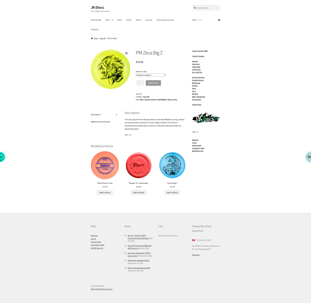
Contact (148, 20)
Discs (108, 20)
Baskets (195, 94)
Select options (104, 192)
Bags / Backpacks (198, 97)
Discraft (102, 38)
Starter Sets (196, 104)
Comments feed (198, 148)
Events (129, 20)
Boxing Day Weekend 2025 (138, 260)
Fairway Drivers (198, 80)
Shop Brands (96, 20)
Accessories (196, 99)
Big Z (142, 99)
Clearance (196, 64)
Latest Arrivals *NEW (200, 51)
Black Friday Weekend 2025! (139, 268)
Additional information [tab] (100, 121)
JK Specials (196, 69)
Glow (194, 88)
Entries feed (196, 145)
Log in (194, 143)
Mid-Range (196, 83)
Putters (195, 86)
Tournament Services (165, 20)
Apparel (195, 61)
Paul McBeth (161, 99)
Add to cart (153, 83)
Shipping (94, 29)
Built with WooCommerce (101, 289)
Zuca (194, 91)
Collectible (196, 67)
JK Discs (97, 7)
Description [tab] (96, 114)
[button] (127, 53)
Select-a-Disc (141, 71)
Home (96, 38)
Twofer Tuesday (198, 56)
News (119, 20)
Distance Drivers (198, 77)
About (138, 20)
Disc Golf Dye (197, 72)
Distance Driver (150, 99)
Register (195, 140)
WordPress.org (197, 151)
